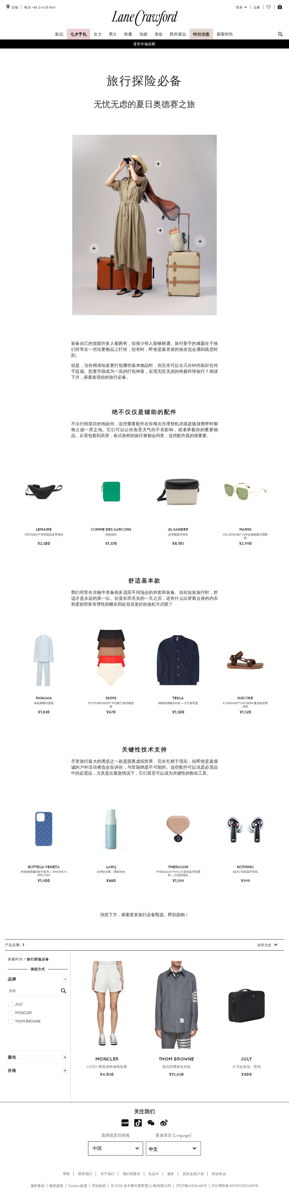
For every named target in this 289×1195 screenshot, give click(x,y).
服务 (170, 1173)
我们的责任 (132, 1173)
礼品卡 (153, 1173)
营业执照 (99, 1185)
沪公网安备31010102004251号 (235, 1185)
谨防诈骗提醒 (144, 44)
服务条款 (38, 1185)
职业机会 (219, 1173)
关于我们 (107, 1173)
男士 (113, 34)
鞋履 (128, 34)
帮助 (66, 1173)
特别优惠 (201, 34)
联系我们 (85, 1173)
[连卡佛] (144, 26)
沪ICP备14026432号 (191, 1185)
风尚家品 (178, 34)
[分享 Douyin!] (138, 1122)
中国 (97, 1148)
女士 (98, 34)
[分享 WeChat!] (150, 1123)
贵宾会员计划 (193, 1173)
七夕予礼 (78, 34)
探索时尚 (225, 34)
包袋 (143, 34)
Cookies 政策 (77, 1185)
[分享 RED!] (125, 1122)
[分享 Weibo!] (163, 1123)
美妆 (159, 34)
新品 (59, 34)
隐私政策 (56, 1185)
